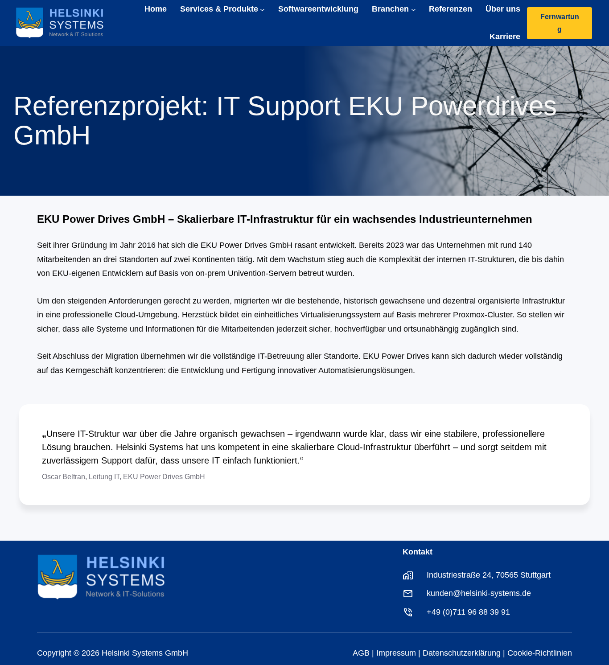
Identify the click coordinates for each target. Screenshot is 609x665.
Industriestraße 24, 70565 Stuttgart (489, 575)
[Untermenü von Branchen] (413, 9)
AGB (361, 653)
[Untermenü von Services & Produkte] (262, 9)
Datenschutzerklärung (462, 653)
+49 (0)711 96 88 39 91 (468, 612)
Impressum (396, 653)
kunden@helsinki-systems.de (479, 593)
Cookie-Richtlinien (539, 653)
